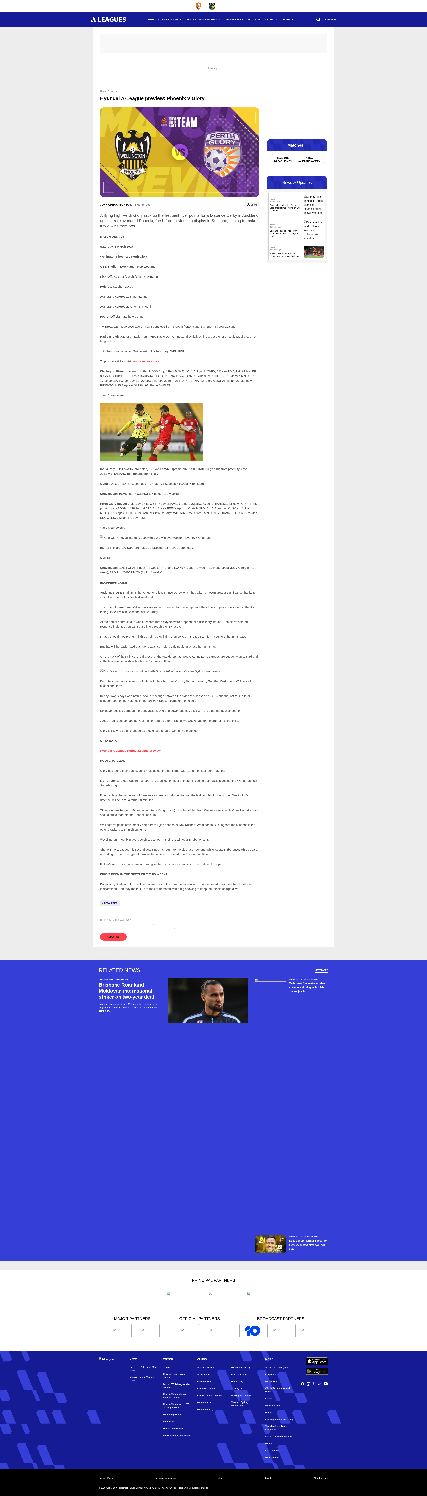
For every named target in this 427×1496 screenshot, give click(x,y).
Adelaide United (205, 1367)
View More (321, 970)
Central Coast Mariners (209, 1395)
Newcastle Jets (239, 1374)
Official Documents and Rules (277, 1390)
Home (103, 91)
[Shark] (252, 1294)
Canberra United (206, 1388)
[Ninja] (213, 1294)
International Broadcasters (177, 1435)
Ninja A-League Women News (141, 1379)
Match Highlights (172, 1414)
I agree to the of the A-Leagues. (129, 925)
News (114, 91)
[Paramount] (281, 1330)
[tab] (282, 159)
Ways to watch (272, 1405)
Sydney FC (237, 1388)
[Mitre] (185, 1330)
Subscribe (113, 937)
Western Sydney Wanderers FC (240, 1404)
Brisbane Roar (204, 1381)
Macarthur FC (204, 1402)
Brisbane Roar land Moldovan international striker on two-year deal (284, 233)
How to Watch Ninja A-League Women (175, 1396)
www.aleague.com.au (147, 361)
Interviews (168, 1421)
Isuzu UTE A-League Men (162, 19)
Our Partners (272, 1450)
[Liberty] (118, 1330)
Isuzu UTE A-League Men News (143, 1369)
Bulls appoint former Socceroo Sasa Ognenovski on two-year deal (308, 1244)
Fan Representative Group (279, 1419)
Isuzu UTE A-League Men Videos (176, 1386)
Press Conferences (173, 1428)
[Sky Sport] (309, 1330)
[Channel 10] (253, 1330)
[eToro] (146, 1330)
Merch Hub (271, 1381)
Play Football (272, 1457)
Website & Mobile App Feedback (276, 1428)
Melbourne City (205, 1409)
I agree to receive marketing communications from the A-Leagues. (139, 929)
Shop (220, 1478)
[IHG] (213, 1330)
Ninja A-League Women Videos (175, 1376)
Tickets (167, 1367)
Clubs (269, 19)
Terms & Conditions (165, 1478)
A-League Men (110, 903)
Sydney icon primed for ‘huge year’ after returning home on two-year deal (285, 208)
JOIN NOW (330, 19)
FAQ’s (268, 1398)
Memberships (234, 19)
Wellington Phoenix (241, 1395)
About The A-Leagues (276, 1367)
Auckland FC (204, 1374)
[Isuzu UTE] (174, 1294)
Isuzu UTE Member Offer (278, 1436)
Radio (268, 1412)
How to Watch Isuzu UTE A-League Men (176, 1406)
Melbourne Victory (240, 1367)
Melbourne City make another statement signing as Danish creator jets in (307, 987)
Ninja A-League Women (202, 19)
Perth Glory (237, 1381)
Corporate (270, 1374)
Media (268, 1443)
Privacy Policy (126, 925)
